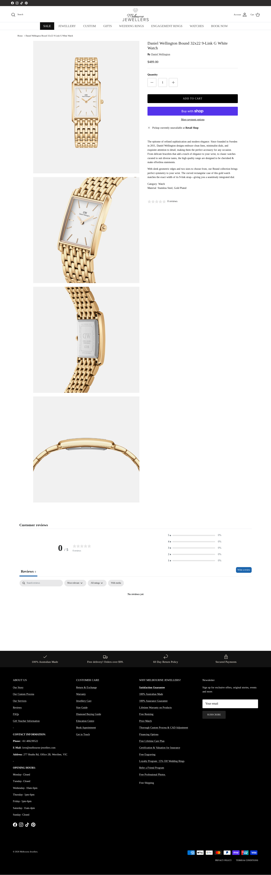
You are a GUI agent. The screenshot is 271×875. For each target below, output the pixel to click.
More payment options (192, 119)
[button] (194, 535)
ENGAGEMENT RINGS (166, 26)
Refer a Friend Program (151, 767)
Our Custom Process (23, 694)
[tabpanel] (135, 607)
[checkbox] (116, 583)
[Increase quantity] (173, 82)
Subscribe (214, 714)
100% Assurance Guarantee (153, 701)
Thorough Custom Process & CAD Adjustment (163, 727)
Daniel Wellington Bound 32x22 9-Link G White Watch (49, 36)
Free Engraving (147, 754)
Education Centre (85, 721)
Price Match (145, 721)
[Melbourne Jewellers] (135, 14)
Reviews (17, 707)
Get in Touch (83, 734)
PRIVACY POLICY (223, 860)
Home (20, 36)
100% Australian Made (151, 694)
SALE (47, 26)
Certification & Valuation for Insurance (159, 747)
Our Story (18, 687)
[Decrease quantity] (151, 82)
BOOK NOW (219, 26)
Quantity (152, 74)
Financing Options (148, 734)
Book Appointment (86, 727)
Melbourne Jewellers (28, 852)
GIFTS (107, 26)
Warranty (81, 694)
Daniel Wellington (160, 54)
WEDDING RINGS (131, 26)
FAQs (16, 714)
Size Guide (82, 707)
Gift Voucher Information (26, 721)
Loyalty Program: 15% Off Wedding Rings (161, 761)
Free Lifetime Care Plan (151, 741)
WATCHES (197, 26)
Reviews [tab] (28, 571)
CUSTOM (89, 26)
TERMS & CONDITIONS (247, 860)
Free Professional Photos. (152, 774)
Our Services (19, 701)
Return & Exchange (86, 687)
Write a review (243, 570)
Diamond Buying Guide (88, 714)
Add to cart (192, 98)
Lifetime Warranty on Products (155, 707)
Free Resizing (146, 714)
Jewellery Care (83, 701)
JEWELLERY (67, 26)
